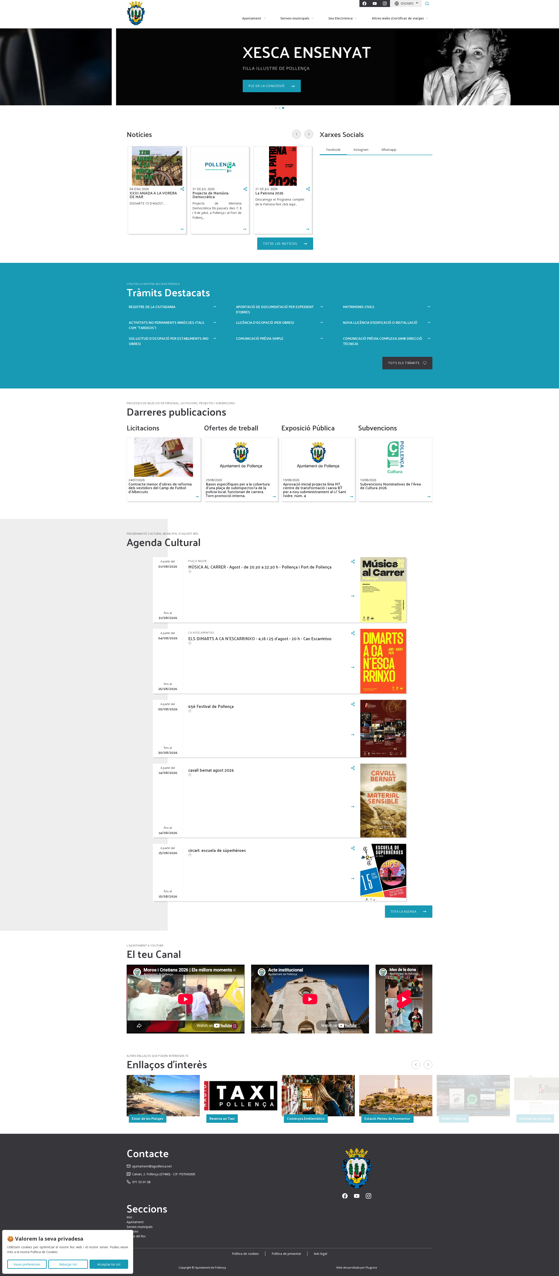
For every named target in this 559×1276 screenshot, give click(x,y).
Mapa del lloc (136, 1236)
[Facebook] (364, 3)
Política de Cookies (44, 1252)
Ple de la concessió (150, 86)
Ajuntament (135, 1222)
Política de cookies (245, 1254)
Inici (129, 1217)
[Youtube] (375, 3)
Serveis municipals (140, 1227)
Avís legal (320, 1254)
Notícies (132, 1231)
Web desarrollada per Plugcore (356, 1267)
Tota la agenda (403, 911)
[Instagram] (385, 3)
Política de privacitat (286, 1254)
